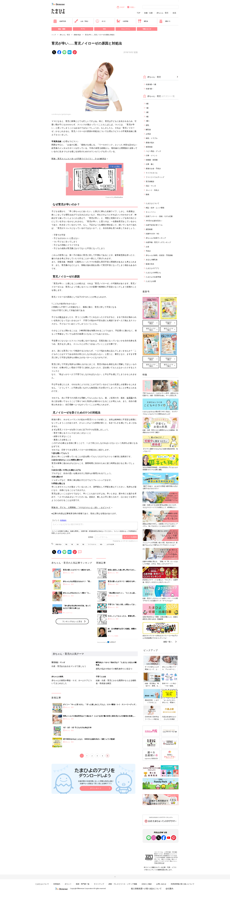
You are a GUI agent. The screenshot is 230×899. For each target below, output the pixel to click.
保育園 (130, 397)
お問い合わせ (161, 884)
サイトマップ (99, 884)
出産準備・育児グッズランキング (158, 242)
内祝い (132, 7)
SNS (104, 29)
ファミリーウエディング (155, 177)
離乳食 (146, 21)
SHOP (122, 7)
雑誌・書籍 (61, 29)
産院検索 (149, 229)
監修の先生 (150, 264)
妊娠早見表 (62, 21)
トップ (54, 35)
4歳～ (101, 544)
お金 (147, 246)
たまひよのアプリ (152, 268)
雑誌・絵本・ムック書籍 (155, 207)
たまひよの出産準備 (153, 277)
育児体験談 (150, 181)
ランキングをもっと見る (72, 621)
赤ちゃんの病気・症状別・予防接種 (159, 255)
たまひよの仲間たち (153, 272)
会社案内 (169, 888)
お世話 (148, 134)
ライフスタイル (92, 544)
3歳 (83, 544)
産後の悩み (77, 35)
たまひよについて (152, 203)
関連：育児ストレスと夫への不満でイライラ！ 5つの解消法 (79, 158)
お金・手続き (84, 21)
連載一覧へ (167, 641)
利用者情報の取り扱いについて (182, 884)
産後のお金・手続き (153, 168)
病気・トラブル (152, 138)
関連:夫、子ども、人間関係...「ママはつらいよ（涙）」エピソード (81, 507)
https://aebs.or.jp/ (159, 863)
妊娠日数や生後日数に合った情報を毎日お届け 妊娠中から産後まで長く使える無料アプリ (95, 782)
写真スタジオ (147, 29)
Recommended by (102, 642)
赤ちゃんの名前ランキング (156, 238)
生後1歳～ (149, 88)
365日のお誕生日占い (154, 220)
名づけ (104, 21)
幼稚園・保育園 (152, 160)
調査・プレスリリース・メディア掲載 (123, 884)
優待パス (167, 21)
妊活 (174, 13)
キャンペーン (125, 29)
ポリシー (68, 884)
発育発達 (149, 147)
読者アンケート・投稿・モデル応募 (159, 216)
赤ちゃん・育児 (162, 13)
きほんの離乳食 (152, 259)
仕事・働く (150, 164)
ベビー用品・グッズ (153, 151)
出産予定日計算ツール (154, 225)
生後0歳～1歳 (151, 84)
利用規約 (56, 884)
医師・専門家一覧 (82, 884)
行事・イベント (152, 155)
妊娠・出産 (148, 13)
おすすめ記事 (110, 544)
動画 (147, 194)
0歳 (66, 544)
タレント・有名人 (152, 190)
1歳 (72, 544)
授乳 (147, 125)
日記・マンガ (151, 186)
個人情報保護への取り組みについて (146, 888)
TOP (138, 13)
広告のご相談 (147, 884)
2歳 (77, 544)
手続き (148, 251)
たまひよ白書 (151, 281)
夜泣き (62, 317)
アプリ (83, 29)
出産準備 (125, 21)
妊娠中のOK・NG (152, 233)
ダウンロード (96, 788)
